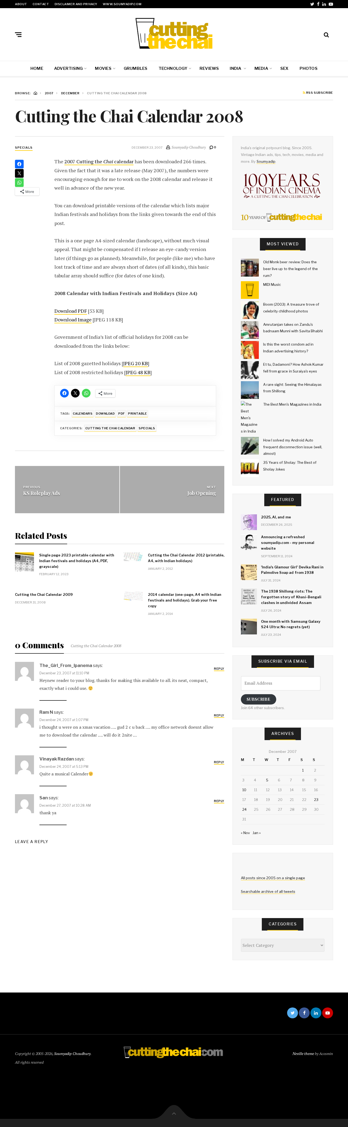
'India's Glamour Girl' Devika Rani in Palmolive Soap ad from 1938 (292, 570)
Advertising (68, 68)
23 (316, 799)
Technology (173, 68)
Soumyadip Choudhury (72, 1053)
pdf (121, 413)
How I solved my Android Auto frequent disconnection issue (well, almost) (292, 447)
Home (36, 68)
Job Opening (201, 493)
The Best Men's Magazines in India (292, 404)
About (21, 4)
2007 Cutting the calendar (98, 161)
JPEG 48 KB (138, 372)
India (236, 68)
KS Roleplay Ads (41, 493)
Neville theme (303, 1053)
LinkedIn (324, 4)
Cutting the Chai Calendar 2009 (44, 594)
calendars (83, 413)
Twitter (312, 4)
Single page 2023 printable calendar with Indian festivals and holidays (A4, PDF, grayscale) (76, 561)
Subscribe (258, 699)
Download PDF (70, 311)
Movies (103, 68)
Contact (41, 4)
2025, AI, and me (276, 517)
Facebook (318, 4)
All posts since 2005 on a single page (273, 878)
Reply (219, 669)
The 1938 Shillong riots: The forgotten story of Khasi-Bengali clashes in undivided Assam (291, 597)
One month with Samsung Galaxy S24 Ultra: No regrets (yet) (290, 624)
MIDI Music (272, 284)
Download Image (73, 319)
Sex (284, 68)
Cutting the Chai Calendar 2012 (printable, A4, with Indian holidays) (186, 558)
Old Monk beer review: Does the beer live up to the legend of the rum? (290, 268)
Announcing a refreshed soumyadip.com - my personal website (287, 542)
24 (244, 809)
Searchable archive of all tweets (268, 891)
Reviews (209, 68)
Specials (24, 147)
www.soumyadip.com (122, 4)
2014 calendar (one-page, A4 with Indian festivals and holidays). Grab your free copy (184, 600)
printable (137, 413)
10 (244, 790)
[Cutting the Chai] (174, 33)
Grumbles (136, 68)
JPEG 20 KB (135, 363)
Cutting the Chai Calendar (110, 428)
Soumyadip (266, 161)
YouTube (331, 4)
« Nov (245, 833)
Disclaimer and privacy (76, 4)
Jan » (257, 833)
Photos (309, 68)
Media (261, 68)
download (105, 413)
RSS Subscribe (319, 93)
